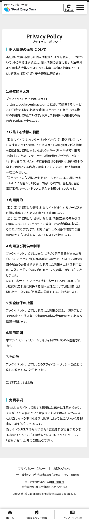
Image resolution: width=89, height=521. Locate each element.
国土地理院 (57, 482)
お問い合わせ (62, 468)
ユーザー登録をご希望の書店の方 (44, 474)
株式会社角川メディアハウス (51, 486)
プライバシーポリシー (32, 468)
